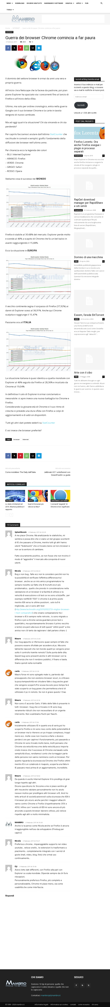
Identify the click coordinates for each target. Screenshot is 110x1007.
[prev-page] (7, 514)
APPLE (78, 3)
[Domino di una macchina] (89, 243)
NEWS (9, 3)
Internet (26, 439)
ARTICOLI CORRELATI (16, 484)
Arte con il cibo (83, 372)
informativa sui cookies (59, 1004)
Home (7, 28)
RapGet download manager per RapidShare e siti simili (88, 203)
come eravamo (84, 1004)
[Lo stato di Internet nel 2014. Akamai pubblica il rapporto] (15, 496)
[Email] (32, 48)
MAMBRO (19, 822)
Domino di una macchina (88, 257)
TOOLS (9, 10)
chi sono (95, 1004)
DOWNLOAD (19, 3)
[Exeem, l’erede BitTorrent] (89, 301)
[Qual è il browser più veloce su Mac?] (38, 496)
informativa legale (41, 1004)
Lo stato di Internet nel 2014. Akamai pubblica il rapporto (14, 506)
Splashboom (21, 532)
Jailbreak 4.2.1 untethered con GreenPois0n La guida (57, 473)
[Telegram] (39, 48)
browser (17, 439)
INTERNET (16, 28)
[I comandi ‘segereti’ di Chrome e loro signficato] (60, 496)
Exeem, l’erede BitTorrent (89, 315)
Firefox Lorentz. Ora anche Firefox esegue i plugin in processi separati (87, 146)
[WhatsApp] (26, 48)
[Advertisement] (73, 19)
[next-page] (11, 514)
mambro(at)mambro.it (51, 995)
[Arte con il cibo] (89, 359)
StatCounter (56, 134)
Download (78, 156)
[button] (101, 3)
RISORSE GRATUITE (34, 3)
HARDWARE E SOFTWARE (53, 3)
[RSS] (82, 985)
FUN (86, 3)
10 (32, 42)
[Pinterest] (20, 48)
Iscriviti (81, 105)
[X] (14, 48)
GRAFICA (68, 3)
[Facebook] (8, 48)
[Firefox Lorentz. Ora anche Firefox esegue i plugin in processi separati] (89, 133)
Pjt (16, 866)
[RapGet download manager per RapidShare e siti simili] (89, 185)
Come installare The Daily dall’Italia (20, 472)
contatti (73, 1004)
